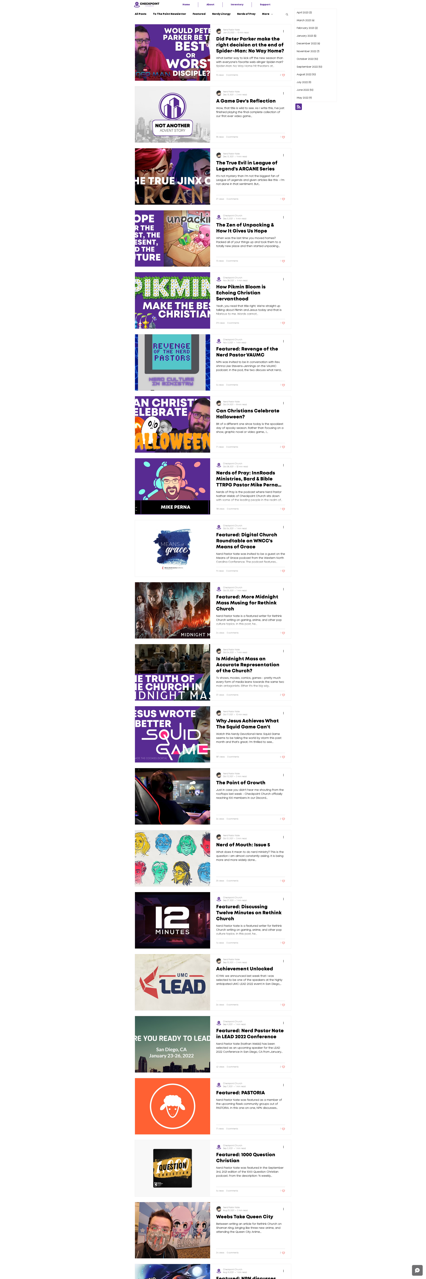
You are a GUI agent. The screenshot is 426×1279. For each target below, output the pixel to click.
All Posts (140, 14)
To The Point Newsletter (169, 14)
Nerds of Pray (246, 14)
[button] (210, 4)
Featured (199, 14)
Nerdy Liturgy (221, 14)
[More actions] (285, 31)
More (265, 14)
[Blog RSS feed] (298, 107)
